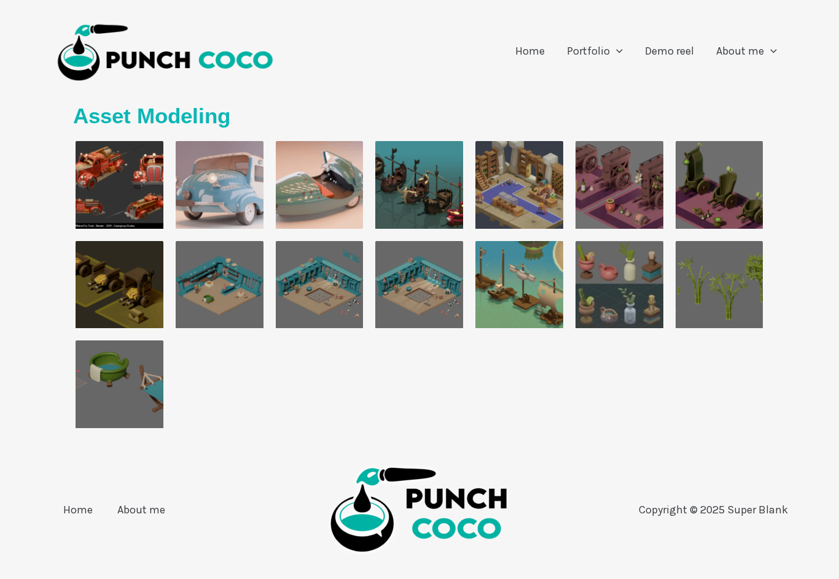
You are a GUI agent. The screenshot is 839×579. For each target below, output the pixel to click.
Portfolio (588, 51)
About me (740, 51)
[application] (616, 51)
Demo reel (669, 51)
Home (530, 51)
